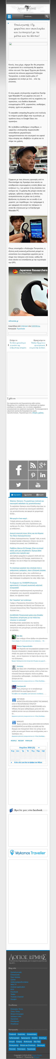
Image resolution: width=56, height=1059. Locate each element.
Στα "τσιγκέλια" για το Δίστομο (20, 600)
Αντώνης (20, 666)
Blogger (37, 1057)
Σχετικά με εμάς (16, 972)
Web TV (13, 985)
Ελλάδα (34, 1038)
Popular (28, 740)
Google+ (14, 999)
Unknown (24, 326)
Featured (12, 1034)
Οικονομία (41, 1045)
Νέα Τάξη (37, 1042)
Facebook (14, 992)
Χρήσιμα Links (16, 1016)
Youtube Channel (17, 997)
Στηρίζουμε (14, 1024)
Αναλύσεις (21, 1034)
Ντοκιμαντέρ (13, 1045)
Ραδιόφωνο (15, 1021)
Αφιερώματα (25, 1038)
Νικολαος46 (21, 686)
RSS (12, 989)
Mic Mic (19, 636)
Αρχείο (41, 495)
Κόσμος (19, 1042)
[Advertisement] (30, 786)
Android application (18, 987)
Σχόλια (29, 495)
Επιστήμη (42, 1038)
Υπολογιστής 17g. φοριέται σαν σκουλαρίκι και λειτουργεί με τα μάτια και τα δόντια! (29, 30)
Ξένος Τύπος (15, 1012)
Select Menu (9, 16)
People (14, 740)
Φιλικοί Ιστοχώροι (17, 1014)
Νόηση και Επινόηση (27, 1045)
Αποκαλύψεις (32, 1034)
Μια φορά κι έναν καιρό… (19, 518)
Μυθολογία (28, 1042)
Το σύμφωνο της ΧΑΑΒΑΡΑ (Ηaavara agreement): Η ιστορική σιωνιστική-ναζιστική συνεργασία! (26, 585)
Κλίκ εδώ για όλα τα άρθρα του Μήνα (28, 762)
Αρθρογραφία (14, 1038)
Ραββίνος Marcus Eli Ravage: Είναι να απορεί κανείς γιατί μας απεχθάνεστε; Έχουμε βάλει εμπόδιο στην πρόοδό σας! (26, 550)
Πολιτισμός (21, 1049)
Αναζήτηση (47, 17)
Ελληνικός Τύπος (17, 1009)
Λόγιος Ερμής (37, 1055)
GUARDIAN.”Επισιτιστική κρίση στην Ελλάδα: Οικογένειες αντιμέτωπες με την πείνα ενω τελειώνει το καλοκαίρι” (26, 617)
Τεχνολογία (21, 329)
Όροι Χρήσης (15, 977)
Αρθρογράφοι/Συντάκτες (19, 982)
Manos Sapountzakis (24, 646)
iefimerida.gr (13, 321)
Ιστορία (12, 1042)
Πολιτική (12, 1049)
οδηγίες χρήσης (38, 413)
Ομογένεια (14, 1019)
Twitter (13, 994)
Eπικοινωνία (15, 975)
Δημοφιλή (17, 495)
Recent (21, 740)
